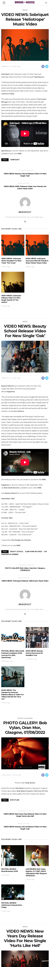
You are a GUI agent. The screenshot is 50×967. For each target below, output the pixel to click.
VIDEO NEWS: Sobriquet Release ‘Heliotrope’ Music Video (25, 581)
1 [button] (19, 767)
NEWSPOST (6, 66)
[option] (25, 753)
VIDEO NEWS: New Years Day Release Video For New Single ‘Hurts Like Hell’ (25, 815)
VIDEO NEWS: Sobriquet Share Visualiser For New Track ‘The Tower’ (11, 260)
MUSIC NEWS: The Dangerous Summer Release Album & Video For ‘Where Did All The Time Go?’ (12, 694)
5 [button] (27, 767)
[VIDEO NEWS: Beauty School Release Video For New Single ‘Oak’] (25, 356)
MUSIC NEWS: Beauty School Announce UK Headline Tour (34, 653)
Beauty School (16, 551)
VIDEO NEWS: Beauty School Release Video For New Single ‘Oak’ (25, 175)
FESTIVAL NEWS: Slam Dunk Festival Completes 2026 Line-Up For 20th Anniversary (12, 654)
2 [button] (21, 767)
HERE (20, 153)
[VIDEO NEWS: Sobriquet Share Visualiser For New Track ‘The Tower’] (12, 245)
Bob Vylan (14, 800)
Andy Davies (6, 775)
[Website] (25, 221)
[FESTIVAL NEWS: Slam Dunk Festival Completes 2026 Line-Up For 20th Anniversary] (12, 637)
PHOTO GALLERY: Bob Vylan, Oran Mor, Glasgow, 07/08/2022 (25, 569)
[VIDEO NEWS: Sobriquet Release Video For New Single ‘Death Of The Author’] (12, 282)
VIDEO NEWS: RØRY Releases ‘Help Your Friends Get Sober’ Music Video (25, 187)
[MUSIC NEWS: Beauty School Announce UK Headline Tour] (37, 637)
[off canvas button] (4, 2)
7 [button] (31, 767)
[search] (46, 2)
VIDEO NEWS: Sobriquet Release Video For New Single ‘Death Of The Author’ (11, 299)
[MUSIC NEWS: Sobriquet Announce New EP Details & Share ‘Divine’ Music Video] (37, 245)
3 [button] (23, 767)
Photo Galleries (25, 718)
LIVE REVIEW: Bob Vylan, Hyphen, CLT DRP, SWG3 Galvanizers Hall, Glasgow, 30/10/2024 (36, 872)
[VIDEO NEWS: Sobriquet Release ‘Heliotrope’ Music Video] (25, 45)
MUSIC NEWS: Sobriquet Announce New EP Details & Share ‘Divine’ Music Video (37, 260)
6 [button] (29, 767)
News (25, 10)
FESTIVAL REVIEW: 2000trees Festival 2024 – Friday (12, 905)
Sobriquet (15, 160)
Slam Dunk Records (33, 551)
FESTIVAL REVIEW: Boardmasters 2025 (9, 870)
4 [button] (25, 767)
